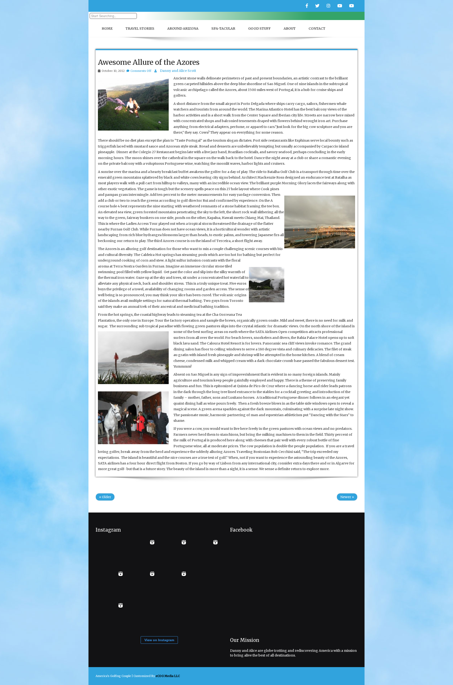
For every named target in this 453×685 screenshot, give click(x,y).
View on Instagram (159, 640)
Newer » (347, 497)
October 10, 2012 (113, 71)
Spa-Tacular (223, 28)
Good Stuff (259, 28)
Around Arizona (182, 28)
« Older (105, 497)
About (290, 28)
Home (107, 28)
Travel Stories (140, 28)
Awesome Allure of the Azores (149, 62)
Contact (317, 28)
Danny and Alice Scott (178, 71)
